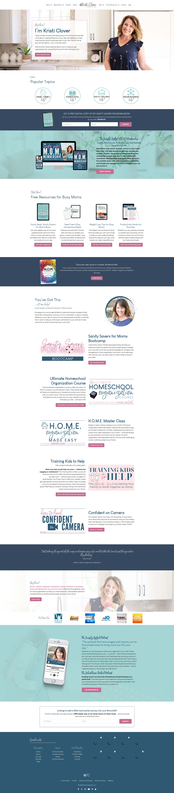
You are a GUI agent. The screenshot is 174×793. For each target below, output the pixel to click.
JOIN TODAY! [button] (105, 172)
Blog (38, 761)
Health (57, 757)
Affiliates (110, 780)
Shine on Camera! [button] (96, 529)
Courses (38, 757)
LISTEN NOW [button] (91, 690)
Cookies (74, 780)
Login (129, 5)
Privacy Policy (65, 780)
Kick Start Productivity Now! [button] (131, 244)
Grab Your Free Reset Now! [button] (72, 244)
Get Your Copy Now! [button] (43, 244)
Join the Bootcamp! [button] (97, 362)
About (38, 754)
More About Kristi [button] (43, 54)
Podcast (68, 5)
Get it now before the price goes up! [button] (70, 494)
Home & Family (57, 752)
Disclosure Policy (100, 780)
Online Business (58, 759)
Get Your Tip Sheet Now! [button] (102, 244)
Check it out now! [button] (96, 445)
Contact (123, 5)
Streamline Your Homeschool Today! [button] (70, 405)
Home (38, 752)
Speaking (77, 752)
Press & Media (77, 754)
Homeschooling (58, 754)
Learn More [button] (97, 278)
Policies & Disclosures (86, 780)
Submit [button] (125, 124)
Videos (75, 5)
